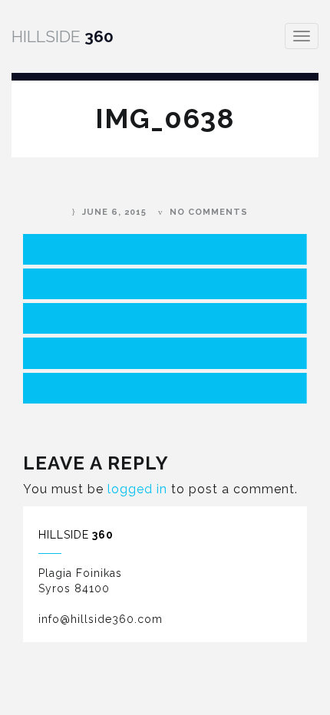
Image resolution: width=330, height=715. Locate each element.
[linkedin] (165, 353)
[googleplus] (165, 318)
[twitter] (165, 284)
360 (63, 36)
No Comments (209, 212)
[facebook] (165, 249)
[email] (165, 388)
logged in (137, 489)
